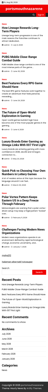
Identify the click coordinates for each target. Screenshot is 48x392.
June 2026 (7, 338)
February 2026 (8, 353)
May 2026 (6, 343)
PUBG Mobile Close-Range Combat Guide (19, 58)
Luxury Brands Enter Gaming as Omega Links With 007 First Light (23, 143)
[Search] (34, 15)
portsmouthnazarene (24, 8)
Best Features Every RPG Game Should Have (23, 294)
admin (7, 45)
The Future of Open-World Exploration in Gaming (19, 114)
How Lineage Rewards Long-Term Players (22, 284)
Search (5, 268)
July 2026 (6, 334)
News (4, 24)
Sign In (41, 14)
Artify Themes (34, 388)
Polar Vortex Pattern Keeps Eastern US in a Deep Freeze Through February (20, 200)
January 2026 (8, 358)
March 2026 (7, 349)
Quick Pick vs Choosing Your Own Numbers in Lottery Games (23, 172)
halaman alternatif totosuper (17, 261)
